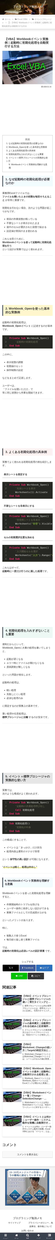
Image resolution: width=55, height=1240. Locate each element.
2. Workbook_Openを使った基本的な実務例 (26, 147)
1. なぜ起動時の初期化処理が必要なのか (25, 143)
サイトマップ (14, 1223)
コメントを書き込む (27, 1154)
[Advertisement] (27, 110)
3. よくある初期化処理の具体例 (20, 150)
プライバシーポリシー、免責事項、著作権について (40, 1225)
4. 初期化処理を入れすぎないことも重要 (25, 154)
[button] (36, 976)
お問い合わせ (27, 1230)
